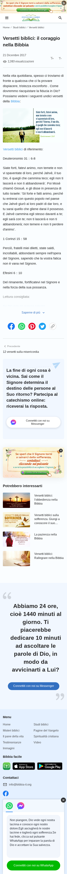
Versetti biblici (36, 27)
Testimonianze (12, 742)
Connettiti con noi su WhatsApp (33, 865)
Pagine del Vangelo (46, 730)
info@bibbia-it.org (20, 784)
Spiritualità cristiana (46, 736)
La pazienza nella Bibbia (45, 536)
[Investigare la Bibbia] (33, 18)
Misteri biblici (11, 730)
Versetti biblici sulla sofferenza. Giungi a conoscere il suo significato (47, 519)
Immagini (8, 748)
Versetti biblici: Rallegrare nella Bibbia (49, 555)
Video (37, 742)
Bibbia (15, 101)
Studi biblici (19, 27)
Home (6, 27)
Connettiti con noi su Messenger (33, 685)
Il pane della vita (13, 736)
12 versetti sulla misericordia (21, 351)
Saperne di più (31, 312)
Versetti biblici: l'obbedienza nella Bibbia (46, 499)
